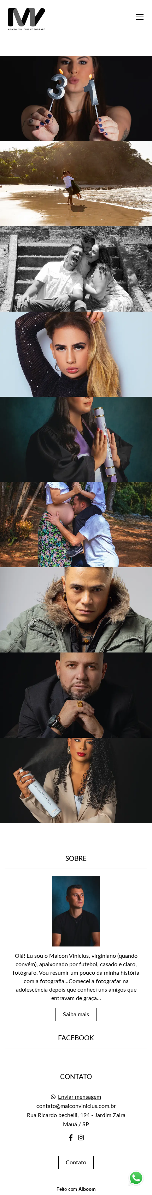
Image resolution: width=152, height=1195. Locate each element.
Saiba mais (76, 1014)
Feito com (76, 1189)
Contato (76, 1162)
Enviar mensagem (79, 1097)
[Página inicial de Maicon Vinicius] (26, 19)
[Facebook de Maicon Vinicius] (71, 1138)
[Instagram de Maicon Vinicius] (81, 1138)
